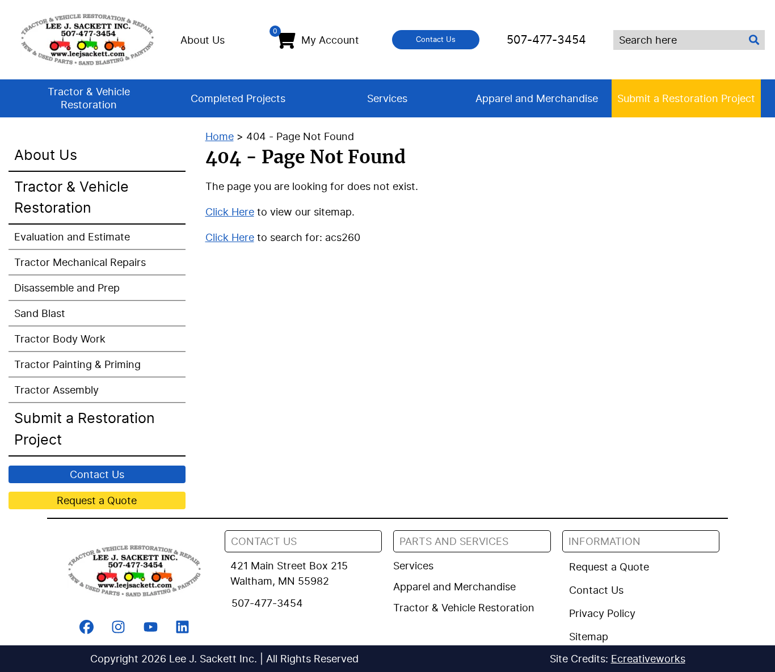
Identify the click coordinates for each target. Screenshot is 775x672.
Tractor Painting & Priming (77, 364)
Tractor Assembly (56, 390)
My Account (316, 37)
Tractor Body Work (60, 339)
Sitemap (588, 637)
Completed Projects (238, 98)
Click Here (229, 212)
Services (387, 98)
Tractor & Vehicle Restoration (89, 98)
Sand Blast (39, 313)
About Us (202, 40)
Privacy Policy (602, 613)
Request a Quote (97, 500)
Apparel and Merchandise (536, 98)
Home (219, 136)
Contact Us (436, 39)
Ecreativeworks (648, 659)
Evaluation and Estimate (72, 237)
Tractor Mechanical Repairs (80, 262)
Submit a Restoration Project (686, 98)
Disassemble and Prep (67, 288)
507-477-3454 (546, 40)
